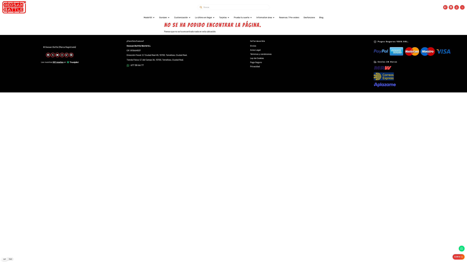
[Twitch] (445, 7)
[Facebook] (48, 55)
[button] (149, 17)
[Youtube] (57, 55)
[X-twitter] (53, 55)
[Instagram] (62, 55)
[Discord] (451, 7)
